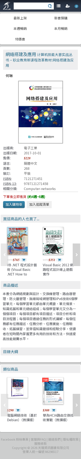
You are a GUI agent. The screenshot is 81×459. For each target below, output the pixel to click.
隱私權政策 (71, 439)
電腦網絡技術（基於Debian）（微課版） (22, 417)
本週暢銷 (20, 28)
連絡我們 (54, 439)
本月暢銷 (61, 28)
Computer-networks (40, 188)
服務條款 (40, 443)
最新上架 (20, 17)
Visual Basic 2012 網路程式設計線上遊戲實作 (58, 269)
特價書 (20, 39)
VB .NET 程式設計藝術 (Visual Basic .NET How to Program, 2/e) (22, 271)
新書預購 (61, 17)
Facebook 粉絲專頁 (14, 439)
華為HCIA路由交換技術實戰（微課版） (58, 417)
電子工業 (30, 147)
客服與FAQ (38, 439)
